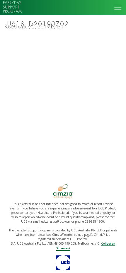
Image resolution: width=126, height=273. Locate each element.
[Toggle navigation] (118, 7)
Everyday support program (12, 7)
